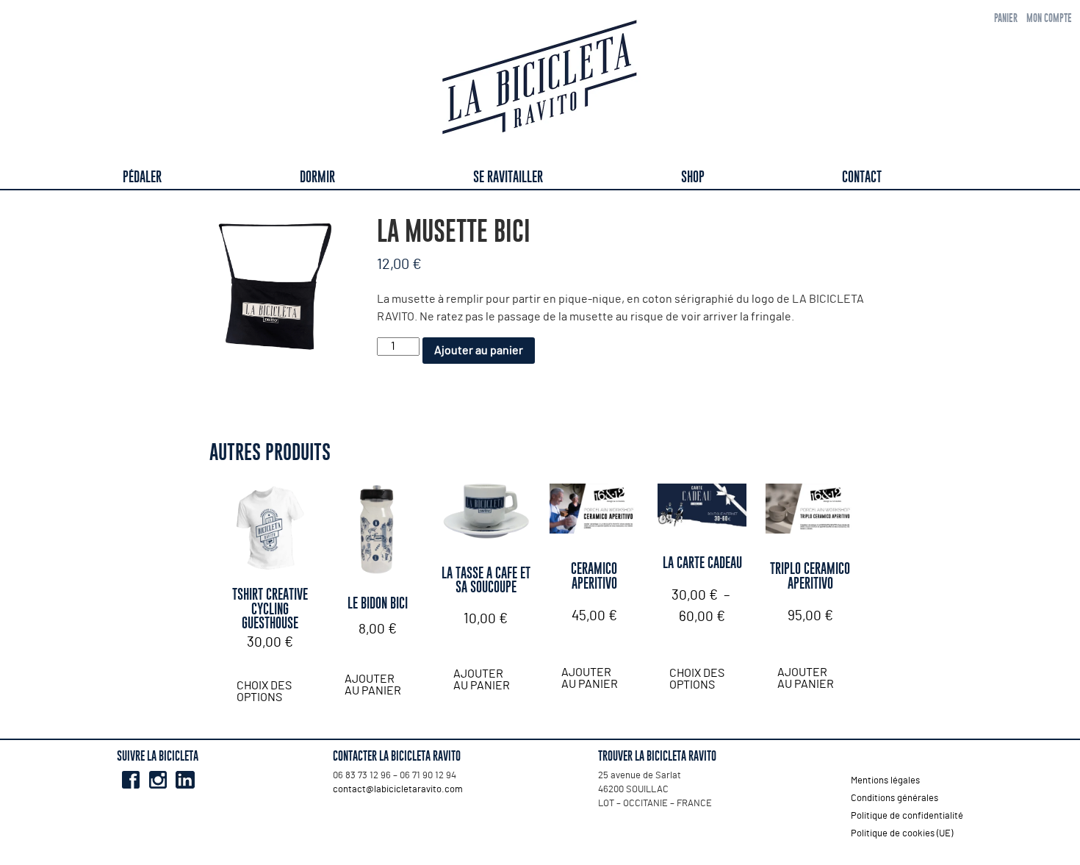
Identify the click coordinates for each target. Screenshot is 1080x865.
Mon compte (1049, 18)
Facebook (130, 780)
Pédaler (142, 176)
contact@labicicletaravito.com (398, 789)
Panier (1006, 18)
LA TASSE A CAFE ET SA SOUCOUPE (486, 580)
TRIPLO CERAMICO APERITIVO (810, 575)
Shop (693, 176)
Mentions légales (885, 781)
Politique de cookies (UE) (902, 834)
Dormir (317, 176)
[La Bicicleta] (540, 80)
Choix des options (264, 691)
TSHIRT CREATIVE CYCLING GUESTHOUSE (270, 608)
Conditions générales (894, 798)
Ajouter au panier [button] (373, 685)
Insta (157, 780)
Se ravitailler (508, 176)
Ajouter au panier (478, 350)
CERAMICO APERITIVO (594, 575)
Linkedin (184, 780)
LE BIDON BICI (378, 603)
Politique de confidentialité (907, 816)
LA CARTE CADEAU (702, 562)
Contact (862, 176)
